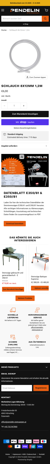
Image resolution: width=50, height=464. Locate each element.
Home (4, 30)
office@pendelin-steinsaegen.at (13, 422)
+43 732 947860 (10, 427)
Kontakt (42, 454)
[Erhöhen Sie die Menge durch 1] (24, 106)
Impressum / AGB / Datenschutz (24, 454)
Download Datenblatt (14, 224)
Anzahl (3, 100)
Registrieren (41, 388)
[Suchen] (45, 19)
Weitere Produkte (25, 298)
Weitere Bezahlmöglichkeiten (25, 128)
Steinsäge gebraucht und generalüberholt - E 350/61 (12, 275)
